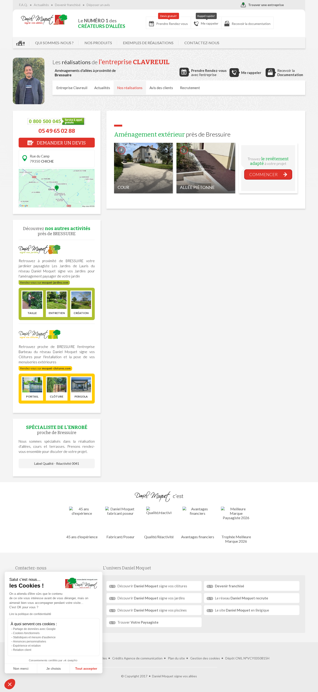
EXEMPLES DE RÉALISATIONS (148, 42)
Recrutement (190, 88)
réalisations (129, 88)
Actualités (41, 5)
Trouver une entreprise (266, 5)
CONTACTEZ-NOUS (201, 42)
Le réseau (241, 598)
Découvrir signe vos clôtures (152, 586)
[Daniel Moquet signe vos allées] (44, 19)
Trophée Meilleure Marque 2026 (236, 539)
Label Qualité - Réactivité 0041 (56, 463)
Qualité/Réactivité (159, 537)
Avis (161, 88)
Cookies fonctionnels (26, 633)
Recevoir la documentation (251, 24)
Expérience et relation (27, 645)
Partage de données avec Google (34, 629)
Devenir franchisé (68, 5)
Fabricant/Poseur (120, 537)
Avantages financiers (197, 537)
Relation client (22, 650)
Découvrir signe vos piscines (152, 610)
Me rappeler (208, 21)
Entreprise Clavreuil (71, 88)
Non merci (20, 668)
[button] (9, 684)
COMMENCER (263, 174)
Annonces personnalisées (29, 641)
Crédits (117, 658)
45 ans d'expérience (82, 537)
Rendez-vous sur (44, 282)
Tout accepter (86, 668)
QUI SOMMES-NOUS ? (54, 42)
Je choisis (53, 668)
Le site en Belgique (242, 610)
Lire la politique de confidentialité (30, 614)
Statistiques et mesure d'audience (34, 637)
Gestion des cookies (205, 658)
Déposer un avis (98, 5)
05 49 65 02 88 (56, 131)
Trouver (138, 622)
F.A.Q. (23, 5)
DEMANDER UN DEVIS (61, 143)
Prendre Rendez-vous (172, 21)
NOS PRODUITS (98, 42)
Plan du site (176, 658)
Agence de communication (143, 658)
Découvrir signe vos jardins (151, 598)
